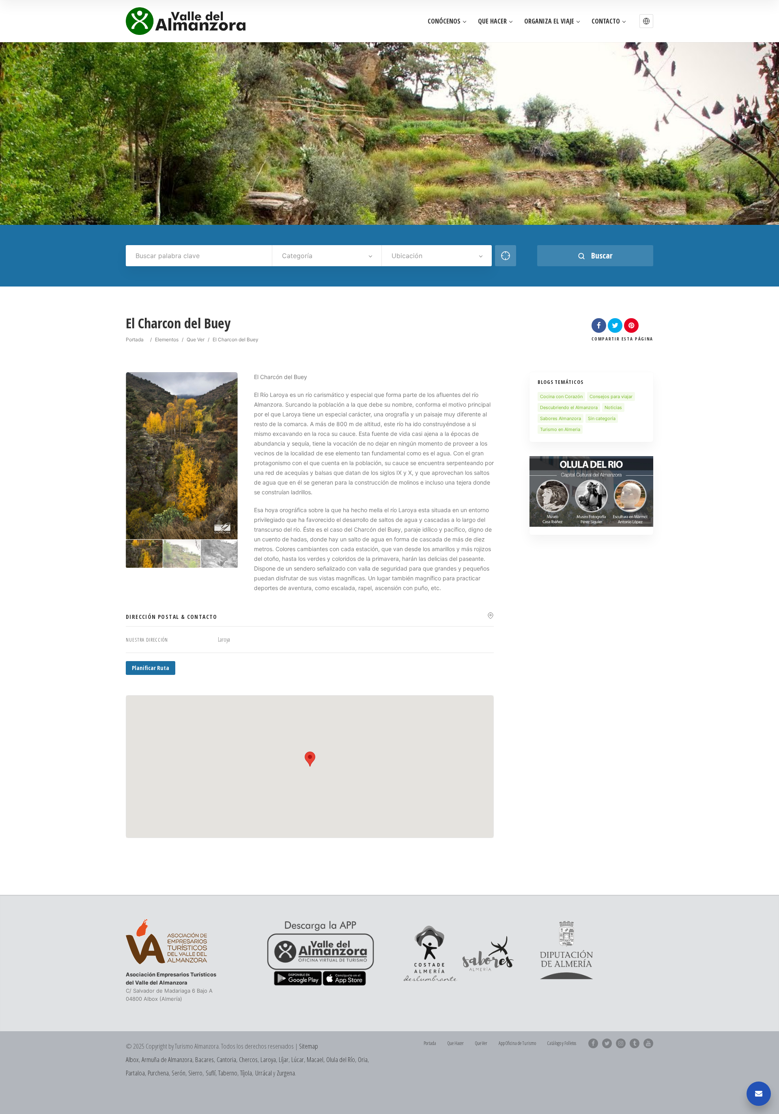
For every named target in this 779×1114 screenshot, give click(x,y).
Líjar (283, 1059)
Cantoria (226, 1059)
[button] (646, 21)
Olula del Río (340, 1059)
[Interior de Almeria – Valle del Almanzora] (185, 21)
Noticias (613, 407)
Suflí (210, 1072)
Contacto (606, 21)
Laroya (268, 1059)
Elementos (167, 339)
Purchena (158, 1072)
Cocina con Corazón (561, 396)
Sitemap (308, 1046)
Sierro (195, 1072)
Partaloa (135, 1072)
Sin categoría (601, 418)
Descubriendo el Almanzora (569, 407)
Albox (132, 1059)
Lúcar (297, 1059)
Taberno (227, 1072)
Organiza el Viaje (549, 21)
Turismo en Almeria (560, 429)
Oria (363, 1059)
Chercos (248, 1059)
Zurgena (286, 1072)
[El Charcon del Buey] (144, 554)
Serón (178, 1072)
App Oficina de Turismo (517, 1043)
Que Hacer (492, 21)
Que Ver (195, 339)
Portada (135, 339)
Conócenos (444, 21)
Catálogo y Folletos (561, 1043)
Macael (315, 1059)
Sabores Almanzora (560, 418)
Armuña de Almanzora (167, 1059)
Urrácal (263, 1072)
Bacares (204, 1059)
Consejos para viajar (611, 396)
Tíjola (246, 1072)
